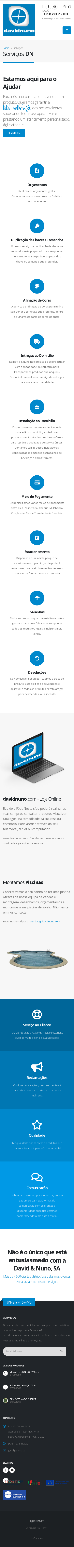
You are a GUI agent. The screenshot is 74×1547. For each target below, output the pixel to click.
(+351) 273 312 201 (18, 1443)
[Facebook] (48, 6)
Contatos (37, 1538)
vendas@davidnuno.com (45, 921)
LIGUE (45, 10)
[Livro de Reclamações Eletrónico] (5, 1493)
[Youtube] (54, 6)
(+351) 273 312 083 (55, 14)
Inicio (6, 48)
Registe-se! (14, 132)
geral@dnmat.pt (17, 1450)
